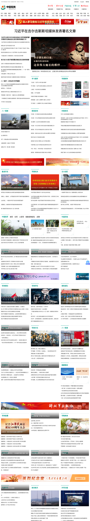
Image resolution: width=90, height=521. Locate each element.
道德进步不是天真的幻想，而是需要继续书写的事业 (73, 367)
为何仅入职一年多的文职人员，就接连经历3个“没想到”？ (44, 497)
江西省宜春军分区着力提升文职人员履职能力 (41, 489)
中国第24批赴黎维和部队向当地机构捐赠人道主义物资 (74, 317)
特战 (47, 15)
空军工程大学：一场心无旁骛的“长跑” (82, 230)
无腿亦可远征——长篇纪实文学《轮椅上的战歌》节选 (73, 499)
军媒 (84, 13)
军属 (78, 13)
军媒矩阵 (65, 78)
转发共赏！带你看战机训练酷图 (38, 401)
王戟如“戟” (63, 485)
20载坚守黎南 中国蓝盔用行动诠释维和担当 (71, 329)
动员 (64, 13)
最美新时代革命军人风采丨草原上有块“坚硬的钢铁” (13, 279)
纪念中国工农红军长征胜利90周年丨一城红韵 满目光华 (14, 371)
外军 (68, 15)
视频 (19, 15)
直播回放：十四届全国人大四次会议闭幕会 (11, 459)
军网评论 (35, 301)
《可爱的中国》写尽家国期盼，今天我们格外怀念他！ (73, 489)
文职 (68, 13)
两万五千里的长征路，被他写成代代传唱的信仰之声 (43, 372)
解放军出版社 (85, 6)
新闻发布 (35, 111)
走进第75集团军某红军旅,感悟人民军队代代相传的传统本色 (45, 237)
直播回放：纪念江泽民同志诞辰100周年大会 (12, 447)
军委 (15, 13)
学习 (2, 13)
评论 (5, 15)
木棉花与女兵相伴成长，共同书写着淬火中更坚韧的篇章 (44, 284)
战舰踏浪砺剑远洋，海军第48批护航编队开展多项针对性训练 (15, 268)
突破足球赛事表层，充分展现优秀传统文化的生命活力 (73, 374)
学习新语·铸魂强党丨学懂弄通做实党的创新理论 (72, 401)
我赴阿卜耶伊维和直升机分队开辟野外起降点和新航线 (73, 322)
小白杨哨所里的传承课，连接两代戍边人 (70, 279)
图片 (27, 15)
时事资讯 (65, 111)
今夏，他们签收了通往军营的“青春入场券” (71, 245)
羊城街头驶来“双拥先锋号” (7, 496)
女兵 (53, 13)
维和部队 (65, 301)
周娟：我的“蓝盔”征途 (36, 279)
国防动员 (5, 469)
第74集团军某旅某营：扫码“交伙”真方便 (70, 452)
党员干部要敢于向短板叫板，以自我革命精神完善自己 (13, 329)
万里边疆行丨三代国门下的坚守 (68, 187)
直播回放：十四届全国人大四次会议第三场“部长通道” (13, 457)
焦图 (9, 13)
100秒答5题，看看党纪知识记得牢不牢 (40, 462)
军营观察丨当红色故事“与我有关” (68, 462)
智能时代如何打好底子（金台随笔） (39, 325)
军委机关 (35, 171)
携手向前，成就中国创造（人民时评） (40, 322)
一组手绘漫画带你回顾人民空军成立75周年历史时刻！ (43, 457)
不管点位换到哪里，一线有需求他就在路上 (71, 497)
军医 (81, 13)
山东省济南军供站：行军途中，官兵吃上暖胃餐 (72, 457)
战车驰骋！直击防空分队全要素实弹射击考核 (12, 187)
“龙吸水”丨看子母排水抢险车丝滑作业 (10, 127)
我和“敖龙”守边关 (65, 284)
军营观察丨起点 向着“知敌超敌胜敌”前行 (10, 282)
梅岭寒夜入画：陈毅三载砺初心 (38, 364)
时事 (9, 15)
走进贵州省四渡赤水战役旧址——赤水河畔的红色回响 (13, 364)
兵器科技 (5, 519)
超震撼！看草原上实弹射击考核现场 (9, 237)
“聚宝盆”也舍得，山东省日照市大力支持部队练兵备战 (13, 494)
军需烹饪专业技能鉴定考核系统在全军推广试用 (72, 459)
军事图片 (5, 381)
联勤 (43, 13)
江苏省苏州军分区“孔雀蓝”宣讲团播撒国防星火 (42, 492)
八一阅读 (65, 344)
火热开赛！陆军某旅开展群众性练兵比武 (40, 409)
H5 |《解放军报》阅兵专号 (37, 454)
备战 (23, 13)
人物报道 (65, 469)
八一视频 (5, 111)
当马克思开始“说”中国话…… (68, 360)
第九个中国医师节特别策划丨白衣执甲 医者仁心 (72, 494)
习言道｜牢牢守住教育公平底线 (67, 393)
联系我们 (76, 1)
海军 (31, 13)
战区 (19, 13)
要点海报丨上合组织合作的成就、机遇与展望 (71, 411)
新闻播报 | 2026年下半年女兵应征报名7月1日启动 (42, 282)
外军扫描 (65, 519)
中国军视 (84, 9)
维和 (57, 13)
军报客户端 (59, 9)
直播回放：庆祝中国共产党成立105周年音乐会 (12, 454)
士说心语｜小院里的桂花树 (37, 374)
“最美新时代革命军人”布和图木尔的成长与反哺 (12, 277)
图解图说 (65, 381)
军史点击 (5, 344)
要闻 (5, 13)
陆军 (27, 13)
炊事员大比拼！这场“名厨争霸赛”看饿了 (70, 447)
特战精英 (5, 251)
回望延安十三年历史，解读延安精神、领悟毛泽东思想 (73, 371)
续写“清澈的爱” (64, 282)
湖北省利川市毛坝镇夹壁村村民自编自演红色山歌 (12, 492)
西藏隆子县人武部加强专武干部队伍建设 (10, 489)
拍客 (35, 15)
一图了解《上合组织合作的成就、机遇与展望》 (72, 404)
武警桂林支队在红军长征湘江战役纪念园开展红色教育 (43, 406)
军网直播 (5, 431)
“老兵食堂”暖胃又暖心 (66, 454)
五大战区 (65, 171)
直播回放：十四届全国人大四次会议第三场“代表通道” (13, 462)
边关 (60, 13)
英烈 (43, 15)
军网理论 (5, 301)
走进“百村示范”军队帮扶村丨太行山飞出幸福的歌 (12, 242)
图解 (31, 15)
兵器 (60, 15)
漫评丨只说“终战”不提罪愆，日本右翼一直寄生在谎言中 (44, 317)
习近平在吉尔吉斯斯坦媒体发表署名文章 (45, 30)
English (82, 1)
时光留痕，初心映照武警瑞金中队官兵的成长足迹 (42, 411)
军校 (15, 15)
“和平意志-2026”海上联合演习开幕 (9, 284)
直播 (23, 15)
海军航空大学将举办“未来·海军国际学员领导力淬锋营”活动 (74, 237)
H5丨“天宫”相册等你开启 (37, 459)
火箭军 (39, 13)
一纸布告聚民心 (4, 369)
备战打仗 (5, 171)
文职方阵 (35, 469)
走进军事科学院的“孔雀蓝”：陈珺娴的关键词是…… (43, 485)
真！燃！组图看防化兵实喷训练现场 (39, 397)
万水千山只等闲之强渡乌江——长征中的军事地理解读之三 (14, 404)
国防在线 (67, 9)
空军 (35, 13)
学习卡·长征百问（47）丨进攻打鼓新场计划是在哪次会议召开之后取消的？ (15, 397)
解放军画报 (60, 6)
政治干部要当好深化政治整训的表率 (9, 334)
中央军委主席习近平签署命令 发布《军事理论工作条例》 (44, 187)
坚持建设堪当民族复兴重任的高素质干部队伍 (11, 332)
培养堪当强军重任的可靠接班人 (9, 317)
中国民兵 (76, 9)
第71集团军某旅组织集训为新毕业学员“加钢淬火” (42, 240)
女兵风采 (35, 251)
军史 (71, 13)
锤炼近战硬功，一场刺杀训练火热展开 (40, 404)
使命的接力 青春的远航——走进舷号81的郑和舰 (12, 406)
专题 (88, 15)
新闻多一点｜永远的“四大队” (82, 393)
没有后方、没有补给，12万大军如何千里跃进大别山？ (14, 367)
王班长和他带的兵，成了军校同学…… (70, 272)
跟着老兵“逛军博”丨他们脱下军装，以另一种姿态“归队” (73, 492)
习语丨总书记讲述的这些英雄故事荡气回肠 (71, 414)
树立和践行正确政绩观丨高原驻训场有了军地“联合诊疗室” (14, 240)
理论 (2, 15)
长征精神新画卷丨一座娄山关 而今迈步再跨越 (11, 401)
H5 (88, 13)
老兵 (71, 15)
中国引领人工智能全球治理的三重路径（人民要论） (13, 322)
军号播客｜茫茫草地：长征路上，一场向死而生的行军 (43, 367)
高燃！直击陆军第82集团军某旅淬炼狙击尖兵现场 (12, 411)
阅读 (57, 15)
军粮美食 (65, 431)
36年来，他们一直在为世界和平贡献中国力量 (71, 332)
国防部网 (50, 9)
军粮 (78, 15)
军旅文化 (35, 344)
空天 (64, 15)
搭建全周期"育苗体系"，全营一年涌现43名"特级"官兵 (52, 230)
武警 (47, 13)
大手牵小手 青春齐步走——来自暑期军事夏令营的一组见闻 (15, 485)
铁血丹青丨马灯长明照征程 (37, 360)
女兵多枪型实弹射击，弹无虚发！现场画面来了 (42, 267)
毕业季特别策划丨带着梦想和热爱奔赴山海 (67, 230)
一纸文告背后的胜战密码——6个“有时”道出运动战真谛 (14, 374)
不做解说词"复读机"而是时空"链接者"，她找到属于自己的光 (45, 277)
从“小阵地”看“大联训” (37, 229)
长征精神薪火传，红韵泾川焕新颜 (9, 409)
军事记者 (76, 6)
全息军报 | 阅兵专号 (35, 452)
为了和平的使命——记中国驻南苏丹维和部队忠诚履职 (73, 334)
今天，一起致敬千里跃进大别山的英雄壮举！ (12, 360)
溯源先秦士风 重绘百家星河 (37, 369)
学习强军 (35, 78)
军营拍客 (35, 381)
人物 (81, 15)
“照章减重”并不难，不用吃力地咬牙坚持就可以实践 (73, 369)
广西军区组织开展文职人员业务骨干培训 (40, 494)
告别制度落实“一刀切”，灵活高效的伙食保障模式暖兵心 (44, 242)
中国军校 (65, 217)
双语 (84, 15)
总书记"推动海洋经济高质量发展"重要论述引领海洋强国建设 (75, 409)
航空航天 (35, 519)
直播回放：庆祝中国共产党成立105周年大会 (11, 452)
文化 (53, 15)
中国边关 (65, 251)
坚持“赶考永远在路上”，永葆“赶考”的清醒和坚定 (72, 364)
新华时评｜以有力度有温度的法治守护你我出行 (42, 332)
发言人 (39, 15)
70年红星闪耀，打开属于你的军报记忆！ (41, 447)
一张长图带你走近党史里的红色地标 (69, 406)
